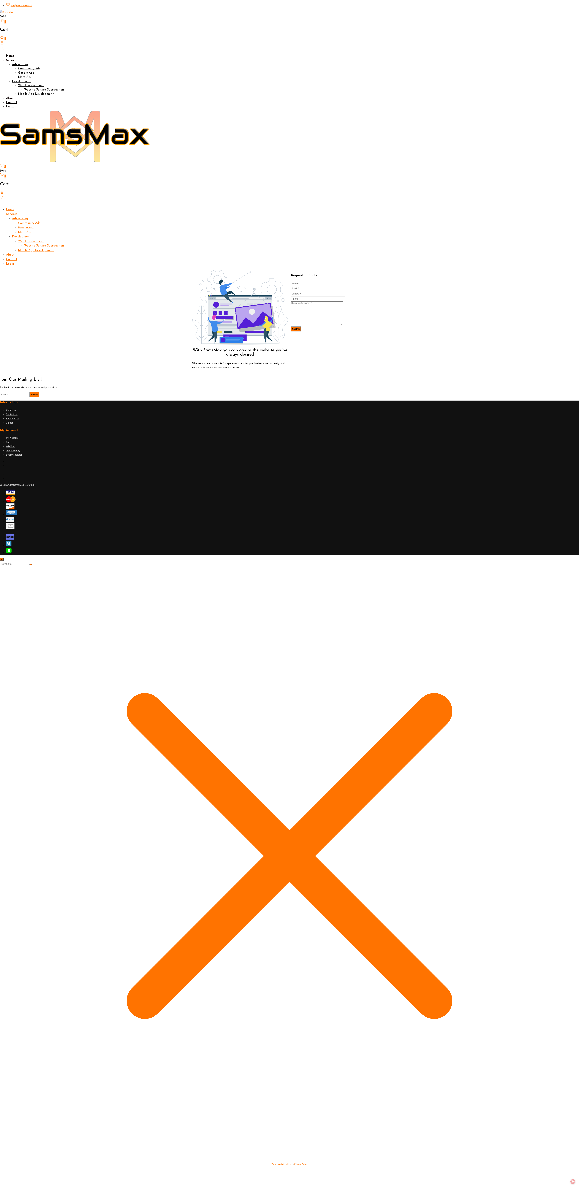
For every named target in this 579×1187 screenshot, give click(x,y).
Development (21, 81)
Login (10, 106)
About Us (11, 410)
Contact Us (11, 414)
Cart (8, 442)
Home (10, 55)
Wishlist (10, 446)
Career (9, 422)
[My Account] (2, 44)
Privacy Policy (300, 1164)
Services (11, 60)
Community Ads (29, 68)
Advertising (20, 64)
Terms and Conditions (282, 1164)
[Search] (2, 49)
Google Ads (26, 72)
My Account (12, 437)
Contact (11, 102)
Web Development (31, 85)
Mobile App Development (36, 93)
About (10, 98)
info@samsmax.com (21, 5)
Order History (13, 450)
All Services (12, 418)
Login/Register (14, 454)
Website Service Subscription (44, 89)
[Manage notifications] (572, 1181)
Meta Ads (25, 77)
